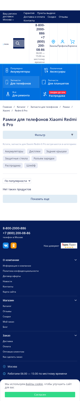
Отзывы (63, 16)
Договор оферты (12, 276)
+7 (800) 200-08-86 (40, 43)
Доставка (8, 341)
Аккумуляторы (14, 151)
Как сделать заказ (12, 356)
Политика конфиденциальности (21, 270)
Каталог (7, 306)
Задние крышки (56, 151)
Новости (7, 281)
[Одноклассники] (14, 247)
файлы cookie (34, 384)
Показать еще (40, 199)
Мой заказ (8, 321)
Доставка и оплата (34, 16)
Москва (7, 19)
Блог (5, 326)
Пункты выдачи (46, 13)
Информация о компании (17, 265)
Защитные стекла (16, 158)
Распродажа (12, 165)
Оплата (7, 346)
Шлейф (31, 165)
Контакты (29, 20)
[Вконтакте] (6, 247)
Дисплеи (34, 151)
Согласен (40, 394)
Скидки (52, 16)
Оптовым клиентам (13, 351)
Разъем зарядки (44, 158)
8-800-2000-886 (40, 29)
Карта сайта (9, 291)
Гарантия (29, 13)
